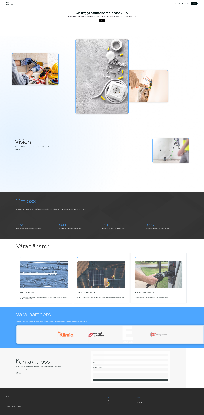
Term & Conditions (140, 402)
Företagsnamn (96, 357)
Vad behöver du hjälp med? (97, 367)
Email (94, 362)
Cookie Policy (139, 403)
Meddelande (95, 372)
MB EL (8, 397)
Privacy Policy (139, 400)
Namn (94, 353)
